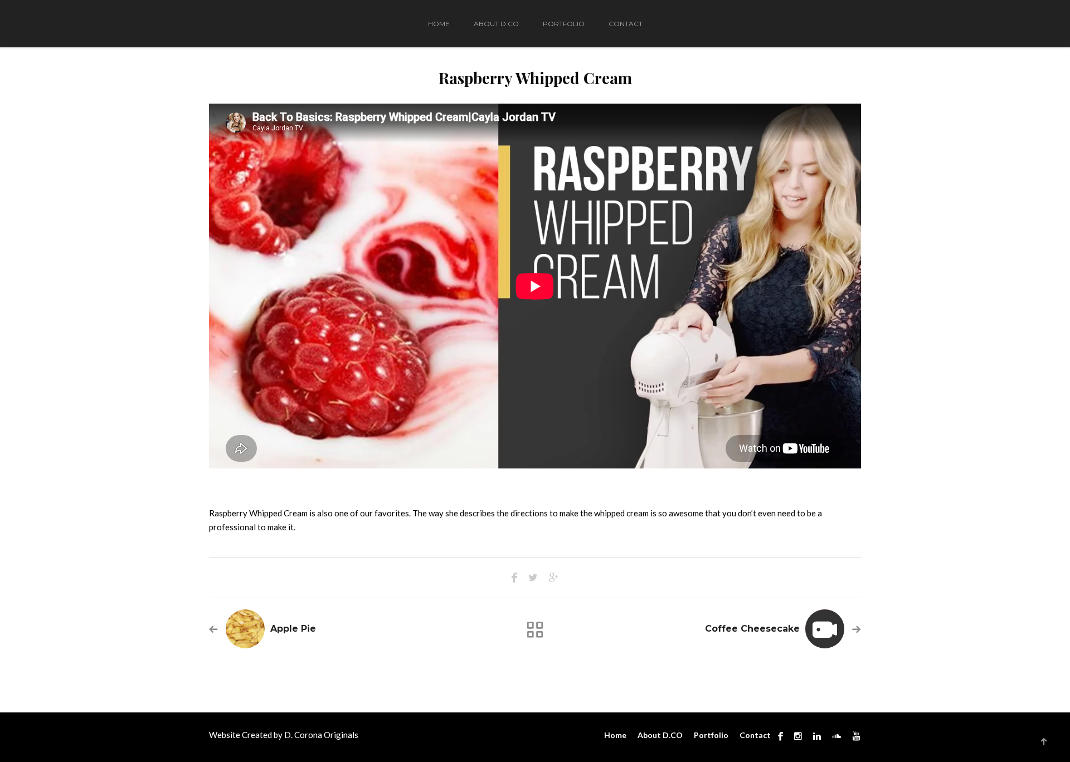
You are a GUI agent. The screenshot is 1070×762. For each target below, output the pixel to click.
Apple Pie (293, 628)
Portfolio (564, 23)
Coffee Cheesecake (752, 628)
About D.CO (496, 23)
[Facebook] (780, 735)
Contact (626, 23)
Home (439, 23)
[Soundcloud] (836, 735)
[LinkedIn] (817, 735)
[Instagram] (798, 735)
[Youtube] (854, 735)
